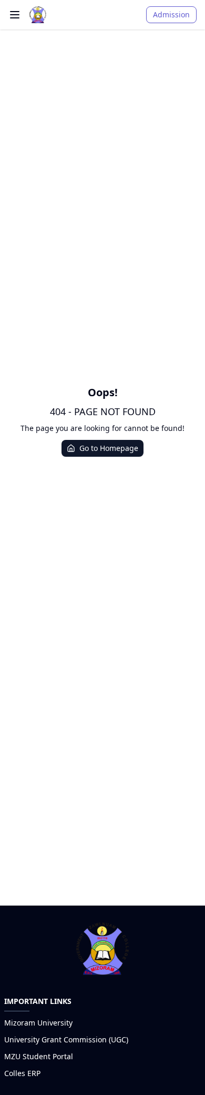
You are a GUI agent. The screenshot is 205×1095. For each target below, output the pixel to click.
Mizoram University (38, 1023)
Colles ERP (22, 1073)
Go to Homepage (108, 448)
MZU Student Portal (38, 1056)
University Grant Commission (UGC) (66, 1039)
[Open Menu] (14, 14)
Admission (171, 14)
